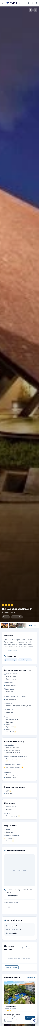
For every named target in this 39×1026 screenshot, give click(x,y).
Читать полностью (10, 650)
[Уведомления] (28, 3)
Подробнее (8, 1021)
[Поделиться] (35, 10)
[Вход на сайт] (36, 3)
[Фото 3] (20, 625)
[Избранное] (32, 3)
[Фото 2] (12, 625)
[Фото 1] (4, 625)
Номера (18, 629)
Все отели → (30, 977)
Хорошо (30, 1018)
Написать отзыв (29, 948)
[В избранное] (31, 10)
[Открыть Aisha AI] (34, 1021)
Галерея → (32, 625)
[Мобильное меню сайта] (2, 3)
